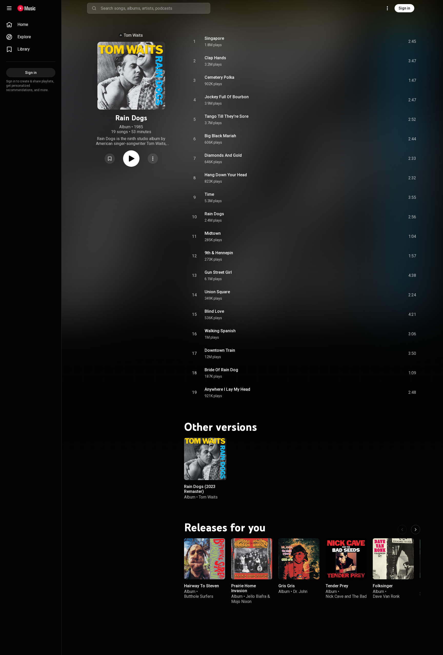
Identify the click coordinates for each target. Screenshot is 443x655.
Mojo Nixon (241, 601)
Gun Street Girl (218, 272)
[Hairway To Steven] (204, 558)
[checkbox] (412, 41)
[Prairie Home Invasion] (251, 558)
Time (209, 194)
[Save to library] (110, 158)
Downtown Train (220, 350)
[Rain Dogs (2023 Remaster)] (205, 459)
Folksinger (383, 585)
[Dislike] (383, 41)
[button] (110, 158)
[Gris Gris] (298, 558)
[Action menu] (153, 158)
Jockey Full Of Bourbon (227, 96)
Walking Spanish (220, 330)
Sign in (404, 8)
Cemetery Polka (219, 77)
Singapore (214, 38)
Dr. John (300, 591)
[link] (30, 24)
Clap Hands (215, 57)
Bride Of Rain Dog (221, 369)
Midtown (213, 233)
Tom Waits (133, 35)
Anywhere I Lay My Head (227, 389)
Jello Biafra (256, 596)
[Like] (373, 41)
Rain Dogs (214, 213)
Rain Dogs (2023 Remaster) (199, 489)
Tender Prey (337, 585)
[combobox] (155, 8)
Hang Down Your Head (226, 174)
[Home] (26, 8)
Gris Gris (286, 585)
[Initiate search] (94, 8)
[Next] (415, 529)
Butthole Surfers (198, 596)
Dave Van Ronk (386, 596)
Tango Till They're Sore (226, 116)
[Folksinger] (393, 558)
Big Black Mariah (220, 135)
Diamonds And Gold (223, 155)
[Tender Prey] (346, 558)
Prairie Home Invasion (243, 588)
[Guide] (9, 8)
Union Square (217, 291)
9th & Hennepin (219, 252)
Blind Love (214, 311)
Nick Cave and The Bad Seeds (346, 599)
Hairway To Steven (201, 585)
